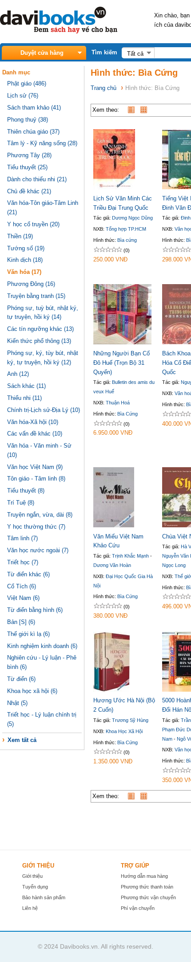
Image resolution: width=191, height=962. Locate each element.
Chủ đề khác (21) (29, 191)
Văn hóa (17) (24, 272)
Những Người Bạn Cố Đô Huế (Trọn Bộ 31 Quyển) (121, 362)
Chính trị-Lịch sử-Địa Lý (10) (43, 410)
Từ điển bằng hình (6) (35, 610)
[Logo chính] (58, 31)
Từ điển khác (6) (28, 574)
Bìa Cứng (127, 413)
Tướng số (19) (25, 248)
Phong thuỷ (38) (27, 119)
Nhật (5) (17, 703)
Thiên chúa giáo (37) (33, 131)
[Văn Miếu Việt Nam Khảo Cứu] (113, 525)
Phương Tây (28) (29, 155)
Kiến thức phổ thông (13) (39, 341)
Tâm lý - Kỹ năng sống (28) (42, 143)
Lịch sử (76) (22, 95)
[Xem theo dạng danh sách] (133, 109)
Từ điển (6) (21, 679)
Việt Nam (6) (23, 598)
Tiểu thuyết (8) (25, 490)
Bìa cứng (127, 240)
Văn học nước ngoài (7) (37, 550)
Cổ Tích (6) (21, 586)
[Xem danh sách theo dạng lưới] (145, 109)
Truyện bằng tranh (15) (36, 296)
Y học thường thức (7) (36, 526)
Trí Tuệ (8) (20, 502)
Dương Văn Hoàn (112, 565)
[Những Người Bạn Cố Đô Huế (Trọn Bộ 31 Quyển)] (122, 342)
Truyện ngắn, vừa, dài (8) (39, 514)
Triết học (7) (22, 562)
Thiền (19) (20, 236)
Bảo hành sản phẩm (43, 897)
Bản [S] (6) (21, 622)
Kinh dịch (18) (25, 260)
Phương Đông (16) (31, 284)
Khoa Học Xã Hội (124, 731)
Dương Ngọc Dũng (132, 217)
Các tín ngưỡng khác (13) (40, 329)
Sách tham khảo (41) (34, 107)
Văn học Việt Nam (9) (35, 467)
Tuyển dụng (35, 886)
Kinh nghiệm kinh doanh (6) (42, 646)
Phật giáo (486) (26, 83)
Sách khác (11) (26, 386)
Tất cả (135, 53)
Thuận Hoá (118, 402)
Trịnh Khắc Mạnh (130, 555)
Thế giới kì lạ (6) (28, 634)
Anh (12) (18, 374)
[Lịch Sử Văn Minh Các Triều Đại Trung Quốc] (114, 187)
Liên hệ (30, 908)
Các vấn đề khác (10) (34, 433)
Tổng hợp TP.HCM (126, 229)
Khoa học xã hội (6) (32, 691)
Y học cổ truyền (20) (33, 224)
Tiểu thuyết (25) (27, 167)
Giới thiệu (32, 876)
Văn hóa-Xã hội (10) (32, 422)
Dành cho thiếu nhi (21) (37, 179)
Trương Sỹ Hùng (130, 720)
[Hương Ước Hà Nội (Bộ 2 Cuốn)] (111, 689)
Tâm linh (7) (22, 538)
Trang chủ (103, 88)
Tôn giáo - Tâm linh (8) (36, 478)
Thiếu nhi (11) (24, 398)
